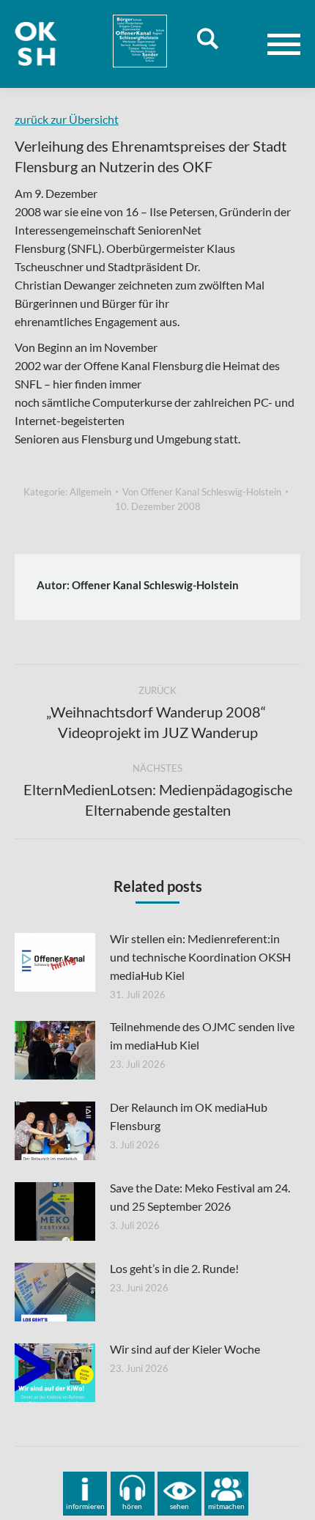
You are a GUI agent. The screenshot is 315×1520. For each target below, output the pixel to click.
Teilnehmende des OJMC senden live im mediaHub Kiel (202, 1035)
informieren (85, 1506)
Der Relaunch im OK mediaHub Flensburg (188, 1116)
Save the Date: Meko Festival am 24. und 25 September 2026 (200, 1197)
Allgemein (90, 492)
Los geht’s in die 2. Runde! (174, 1268)
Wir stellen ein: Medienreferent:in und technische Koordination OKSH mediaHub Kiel (200, 956)
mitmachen (226, 1506)
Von (201, 492)
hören (132, 1506)
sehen (179, 1506)
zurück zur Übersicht (67, 119)
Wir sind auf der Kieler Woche (185, 1349)
